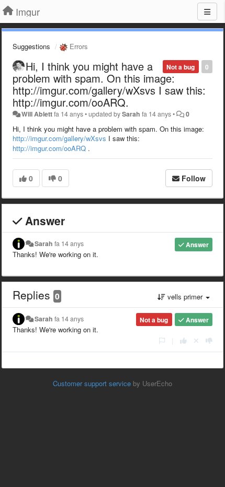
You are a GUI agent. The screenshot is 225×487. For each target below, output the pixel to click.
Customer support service (92, 383)
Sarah (131, 114)
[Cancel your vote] (196, 340)
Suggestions (31, 46)
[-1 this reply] (209, 340)
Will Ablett (36, 114)
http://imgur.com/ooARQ (49, 148)
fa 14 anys (69, 243)
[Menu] (207, 11)
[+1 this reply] (183, 340)
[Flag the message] (162, 340)
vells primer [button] (185, 297)
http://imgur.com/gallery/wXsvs (59, 138)
